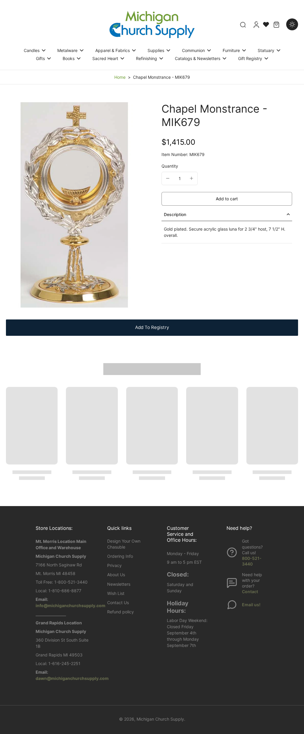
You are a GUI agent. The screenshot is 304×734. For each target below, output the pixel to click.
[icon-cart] (276, 24)
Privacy (114, 565)
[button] (227, 199)
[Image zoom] (74, 204)
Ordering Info (120, 556)
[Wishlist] (266, 24)
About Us (116, 574)
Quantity (170, 165)
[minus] (168, 178)
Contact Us (118, 602)
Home (120, 77)
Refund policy (120, 611)
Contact (250, 591)
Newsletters (118, 584)
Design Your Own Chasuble (123, 543)
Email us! (251, 604)
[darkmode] (292, 24)
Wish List (115, 593)
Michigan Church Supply (160, 719)
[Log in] (255, 24)
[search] (242, 24)
